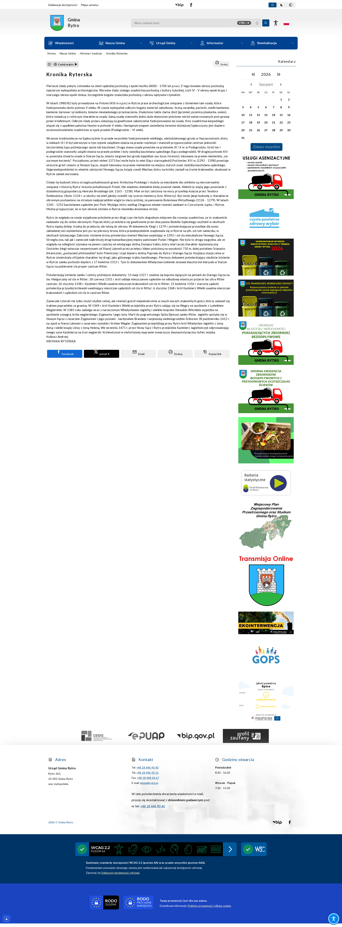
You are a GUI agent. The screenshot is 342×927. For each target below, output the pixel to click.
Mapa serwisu (89, 5)
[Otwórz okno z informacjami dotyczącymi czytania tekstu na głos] (49, 64)
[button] (179, 5)
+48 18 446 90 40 (148, 767)
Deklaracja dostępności (62, 5)
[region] (266, 110)
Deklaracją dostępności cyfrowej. (120, 872)
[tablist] (282, 5)
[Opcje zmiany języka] (286, 23)
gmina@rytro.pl (149, 783)
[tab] (272, 5)
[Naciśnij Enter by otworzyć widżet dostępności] (275, 23)
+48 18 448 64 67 (148, 777)
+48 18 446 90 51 (148, 772)
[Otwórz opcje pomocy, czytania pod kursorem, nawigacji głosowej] (333, 918)
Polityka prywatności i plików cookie (209, 905)
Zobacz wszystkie (266, 147)
